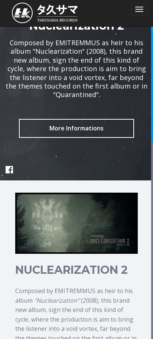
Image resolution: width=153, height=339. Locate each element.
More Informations (76, 128)
